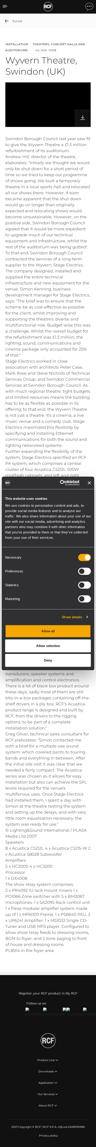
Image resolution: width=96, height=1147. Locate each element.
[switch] (84, 571)
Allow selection (48, 646)
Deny (48, 660)
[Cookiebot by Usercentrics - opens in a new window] (60, 483)
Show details (72, 617)
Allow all (48, 631)
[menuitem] (48, 1135)
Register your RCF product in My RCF (48, 993)
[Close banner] (89, 482)
